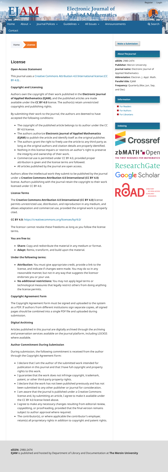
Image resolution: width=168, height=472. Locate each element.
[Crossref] (137, 145)
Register (149, 2)
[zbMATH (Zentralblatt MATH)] (137, 158)
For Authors (125, 110)
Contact (13, 30)
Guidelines (70, 24)
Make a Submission (127, 43)
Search (154, 24)
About (25, 24)
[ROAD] (137, 195)
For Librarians (126, 114)
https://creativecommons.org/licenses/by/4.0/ (52, 219)
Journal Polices (46, 24)
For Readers (125, 106)
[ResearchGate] (137, 167)
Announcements (115, 24)
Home (11, 24)
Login (159, 2)
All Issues (91, 24)
